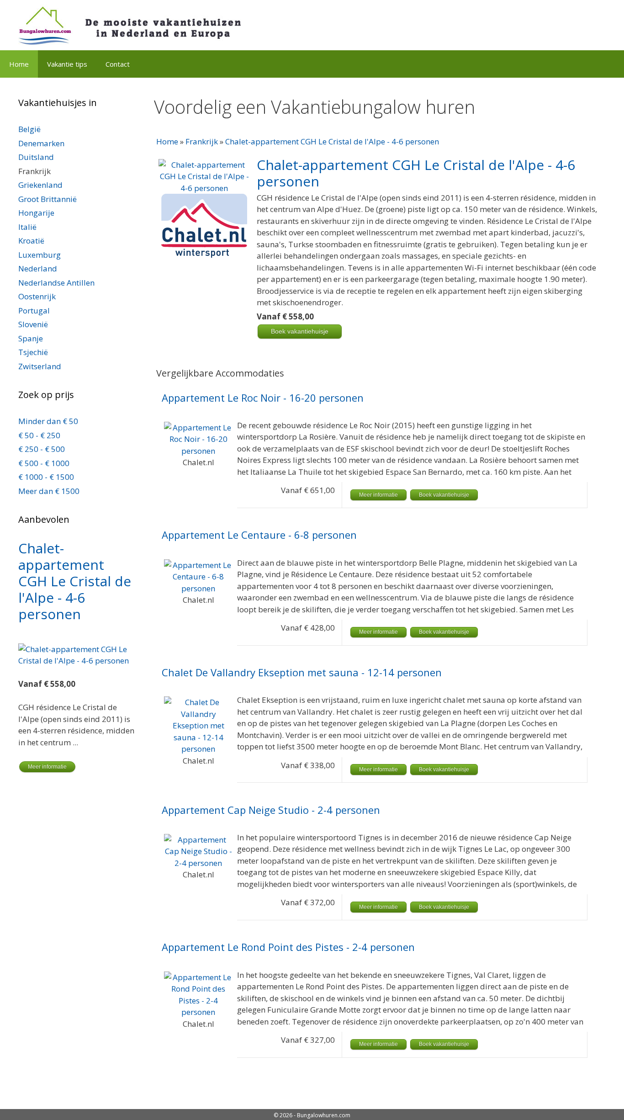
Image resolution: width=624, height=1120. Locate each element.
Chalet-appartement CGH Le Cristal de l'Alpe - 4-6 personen (332, 141)
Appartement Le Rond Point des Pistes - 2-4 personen (288, 947)
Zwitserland (39, 366)
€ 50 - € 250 (39, 435)
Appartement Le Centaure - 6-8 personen (259, 534)
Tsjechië (33, 352)
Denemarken (41, 143)
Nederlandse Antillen (56, 282)
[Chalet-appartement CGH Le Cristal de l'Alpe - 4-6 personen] (204, 188)
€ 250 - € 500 (41, 449)
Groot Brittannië (47, 199)
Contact (118, 64)
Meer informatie (378, 495)
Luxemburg (39, 254)
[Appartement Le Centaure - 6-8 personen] (198, 588)
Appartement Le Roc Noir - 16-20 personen (263, 397)
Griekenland (40, 185)
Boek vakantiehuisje (299, 331)
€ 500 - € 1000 (43, 463)
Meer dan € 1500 (48, 491)
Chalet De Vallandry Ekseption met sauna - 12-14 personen (302, 672)
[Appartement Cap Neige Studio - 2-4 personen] (198, 863)
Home (19, 64)
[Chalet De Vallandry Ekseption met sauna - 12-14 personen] (198, 748)
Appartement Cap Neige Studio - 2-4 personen (271, 810)
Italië (27, 227)
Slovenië (33, 324)
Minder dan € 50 (48, 421)
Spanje (30, 338)
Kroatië (31, 240)
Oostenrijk (37, 296)
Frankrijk (201, 141)
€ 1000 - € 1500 (46, 477)
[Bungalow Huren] (137, 24)
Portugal (34, 310)
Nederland (37, 268)
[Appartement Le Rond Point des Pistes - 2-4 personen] (198, 1012)
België (29, 129)
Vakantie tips (67, 64)
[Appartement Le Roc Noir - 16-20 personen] (198, 451)
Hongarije (36, 212)
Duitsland (36, 157)
